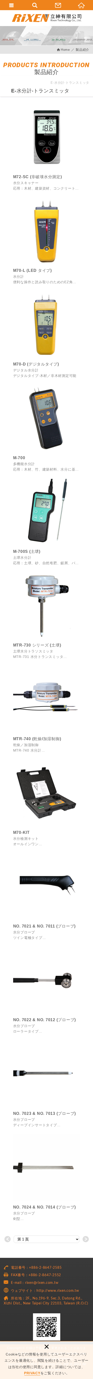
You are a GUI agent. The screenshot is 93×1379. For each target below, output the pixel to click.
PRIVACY (32, 1373)
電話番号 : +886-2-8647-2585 (36, 1267)
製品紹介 (82, 50)
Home (65, 50)
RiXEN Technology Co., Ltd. (46, 18)
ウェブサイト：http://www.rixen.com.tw (45, 1291)
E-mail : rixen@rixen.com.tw (34, 1283)
